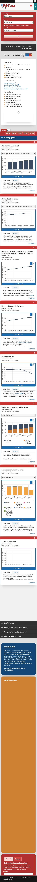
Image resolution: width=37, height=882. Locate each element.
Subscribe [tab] (9, 859)
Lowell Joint (27, 46)
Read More (32, 191)
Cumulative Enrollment (15, 241)
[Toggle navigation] (31, 6)
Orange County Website (11, 87)
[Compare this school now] (30, 54)
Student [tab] (3, 130)
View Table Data (18, 177)
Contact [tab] (17, 859)
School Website (9, 83)
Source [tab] (15, 180)
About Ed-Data (8, 670)
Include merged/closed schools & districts (18, 25)
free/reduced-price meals (25, 342)
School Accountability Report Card (14, 89)
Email (6, 871)
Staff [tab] (8, 130)
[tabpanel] (18, 187)
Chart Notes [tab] (6, 180)
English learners (19, 393)
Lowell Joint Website (10, 85)
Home (9, 46)
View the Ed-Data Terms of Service (14, 668)
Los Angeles (17, 46)
